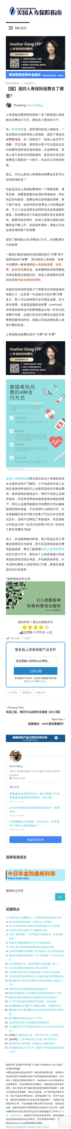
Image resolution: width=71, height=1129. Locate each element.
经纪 (40, 1126)
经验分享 (40, 692)
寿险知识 (26, 692)
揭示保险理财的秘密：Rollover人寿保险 (30, 921)
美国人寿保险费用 (52, 549)
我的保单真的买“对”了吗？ (29, 1018)
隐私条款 (31, 681)
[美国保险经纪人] (35, 68)
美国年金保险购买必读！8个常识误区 (29, 955)
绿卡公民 (57, 993)
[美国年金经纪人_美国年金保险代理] (35, 77)
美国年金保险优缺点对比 (49, 917)
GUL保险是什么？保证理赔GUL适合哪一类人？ (34, 963)
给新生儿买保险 (51, 972)
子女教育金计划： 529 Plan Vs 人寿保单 (37, 1035)
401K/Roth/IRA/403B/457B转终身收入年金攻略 (34, 925)
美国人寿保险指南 (17, 478)
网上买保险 (42, 967)
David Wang (12, 83)
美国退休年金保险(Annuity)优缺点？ (40, 997)
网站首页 (21, 28)
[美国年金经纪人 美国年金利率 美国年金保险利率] (35, 879)
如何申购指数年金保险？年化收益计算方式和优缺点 (36, 951)
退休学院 (14, 997)
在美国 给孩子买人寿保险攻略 (25, 972)
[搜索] (60, 897)
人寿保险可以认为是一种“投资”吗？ (39, 1039)
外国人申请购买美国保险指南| (36, 993)
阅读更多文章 (35, 840)
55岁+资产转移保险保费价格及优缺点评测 (31, 947)
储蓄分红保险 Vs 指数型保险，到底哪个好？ (39, 1005)
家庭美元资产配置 (19, 1009)
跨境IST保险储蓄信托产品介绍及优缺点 (30, 942)
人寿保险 (15, 129)
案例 (12, 980)
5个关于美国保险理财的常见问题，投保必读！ (34, 1001)
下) (11, 984)
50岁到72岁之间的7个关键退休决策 (28, 930)
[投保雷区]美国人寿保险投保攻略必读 (29, 1022)
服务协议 (42, 681)
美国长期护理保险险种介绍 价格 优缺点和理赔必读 (36, 976)
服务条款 (10, 1126)
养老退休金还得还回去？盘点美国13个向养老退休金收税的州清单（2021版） (34, 795)
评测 (12, 1005)
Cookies (32, 1126)
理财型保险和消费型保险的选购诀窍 (28, 988)
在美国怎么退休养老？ (44, 1043)
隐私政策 (21, 1126)
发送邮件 (14, 775)
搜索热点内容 (14, 890)
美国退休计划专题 (19, 1043)
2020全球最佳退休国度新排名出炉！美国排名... (34, 809)
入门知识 (12, 692)
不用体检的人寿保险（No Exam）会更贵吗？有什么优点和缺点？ (34, 823)
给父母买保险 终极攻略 (21, 967)
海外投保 (14, 993)
